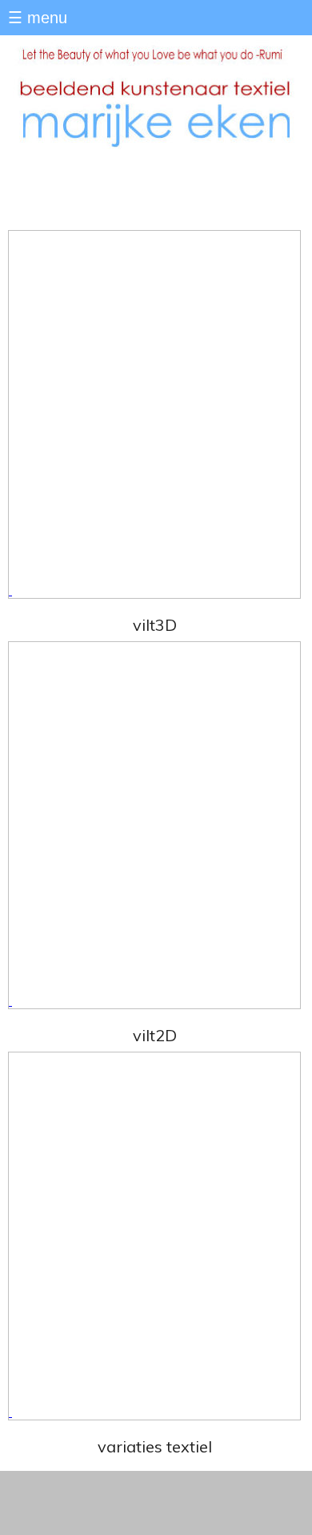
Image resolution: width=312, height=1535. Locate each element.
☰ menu (37, 17)
